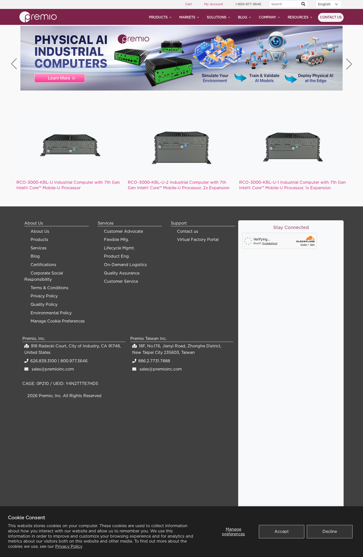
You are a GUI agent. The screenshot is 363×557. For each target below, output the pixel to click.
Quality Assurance (121, 273)
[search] (303, 4)
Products (158, 17)
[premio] (38, 16)
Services (38, 248)
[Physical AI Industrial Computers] (181, 58)
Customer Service (121, 281)
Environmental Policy (51, 313)
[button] (349, 63)
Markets (187, 17)
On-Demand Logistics (125, 264)
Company (267, 17)
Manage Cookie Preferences (58, 321)
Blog (242, 17)
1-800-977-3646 (248, 4)
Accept (281, 531)
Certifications (43, 264)
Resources (298, 17)
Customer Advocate (123, 231)
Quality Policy (44, 304)
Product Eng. (117, 256)
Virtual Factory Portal (198, 239)
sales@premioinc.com (53, 369)
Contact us (331, 17)
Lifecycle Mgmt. (119, 248)
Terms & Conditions (49, 287)
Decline (329, 531)
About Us (40, 231)
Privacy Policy (68, 546)
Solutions (216, 17)
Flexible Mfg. (116, 239)
